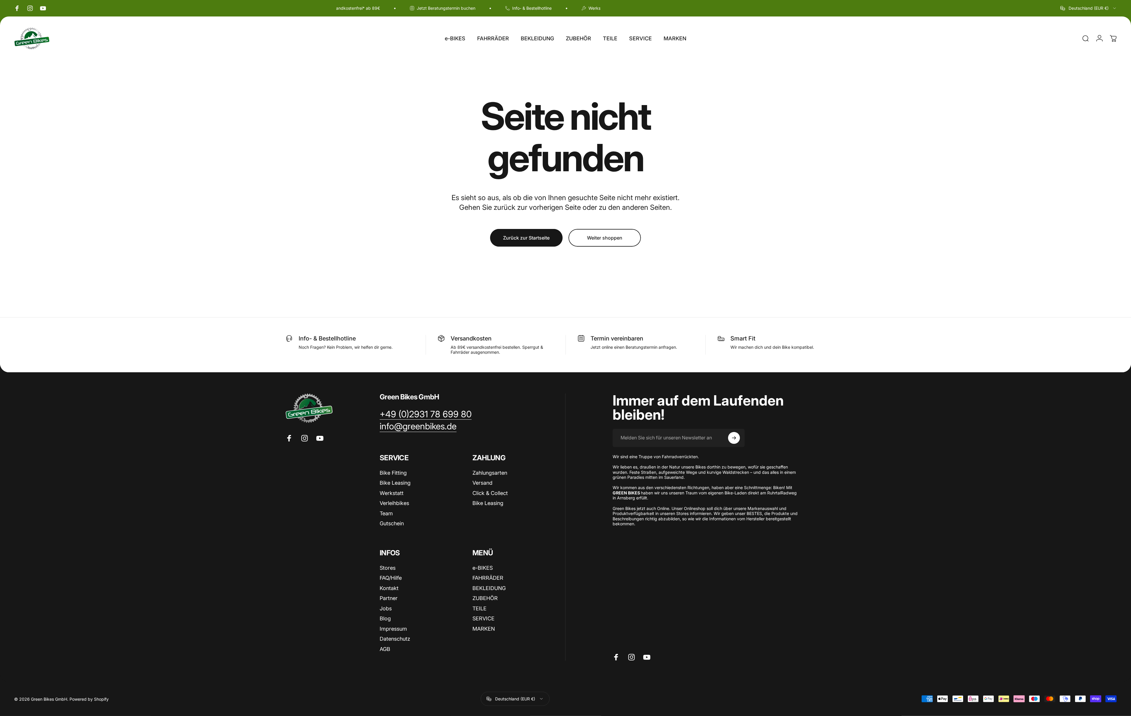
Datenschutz (395, 639)
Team (386, 513)
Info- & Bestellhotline (327, 338)
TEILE (479, 608)
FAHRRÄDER (487, 578)
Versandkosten (471, 338)
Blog (385, 618)
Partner (389, 598)
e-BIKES (482, 568)
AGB (385, 649)
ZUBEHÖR (485, 598)
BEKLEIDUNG (489, 588)
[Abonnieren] (734, 438)
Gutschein (392, 523)
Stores (388, 568)
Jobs (386, 608)
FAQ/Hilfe (391, 578)
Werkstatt (392, 493)
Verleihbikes (394, 503)
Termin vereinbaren (617, 338)
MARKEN (483, 629)
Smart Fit (742, 338)
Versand (482, 483)
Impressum (393, 629)
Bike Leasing (395, 483)
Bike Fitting (393, 473)
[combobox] (1088, 8)
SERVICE (483, 618)
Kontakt (389, 588)
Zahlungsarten (489, 473)
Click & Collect (490, 493)
